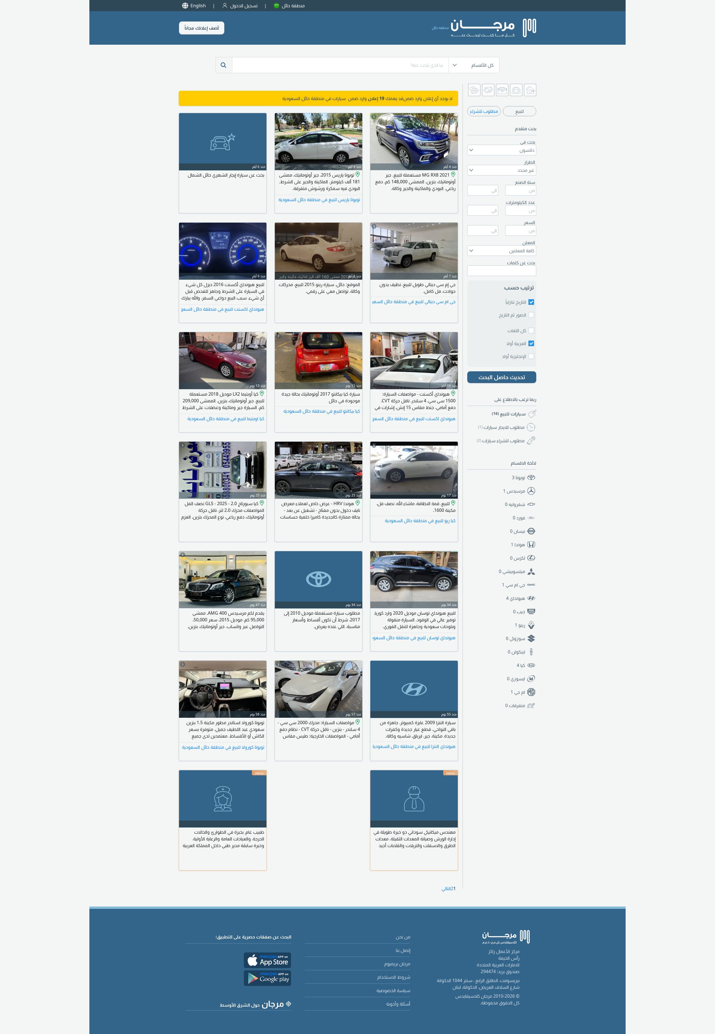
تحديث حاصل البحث (501, 377)
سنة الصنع (525, 182)
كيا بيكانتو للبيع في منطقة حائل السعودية (321, 411)
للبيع (519, 111)
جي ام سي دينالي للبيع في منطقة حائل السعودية (414, 301)
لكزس (517, 558)
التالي (446, 888)
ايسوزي (516, 679)
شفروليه (515, 504)
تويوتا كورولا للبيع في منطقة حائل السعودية (223, 747)
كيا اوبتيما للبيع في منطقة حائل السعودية (225, 418)
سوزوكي (515, 638)
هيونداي (515, 598)
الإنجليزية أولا (514, 356)
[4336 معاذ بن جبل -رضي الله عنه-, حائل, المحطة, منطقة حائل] (453, 175)
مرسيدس (514, 491)
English (198, 6)
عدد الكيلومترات (520, 202)
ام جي (518, 692)
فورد (519, 518)
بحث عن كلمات (521, 262)
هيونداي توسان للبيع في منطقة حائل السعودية (414, 637)
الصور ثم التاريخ (512, 315)
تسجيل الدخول (244, 6)
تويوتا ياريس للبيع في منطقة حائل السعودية (319, 199)
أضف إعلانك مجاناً (202, 28)
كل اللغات (516, 330)
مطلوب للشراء (484, 111)
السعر (529, 222)
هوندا (518, 544)
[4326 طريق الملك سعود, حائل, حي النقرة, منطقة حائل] (453, 503)
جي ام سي (513, 585)
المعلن (528, 242)
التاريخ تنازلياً (516, 302)
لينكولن (516, 652)
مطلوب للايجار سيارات (501, 427)
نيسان (517, 531)
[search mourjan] (224, 65)
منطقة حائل (293, 6)
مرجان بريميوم (397, 964)
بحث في (527, 142)
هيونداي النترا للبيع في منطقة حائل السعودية (414, 746)
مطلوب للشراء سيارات (501, 441)
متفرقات (515, 705)
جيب (519, 611)
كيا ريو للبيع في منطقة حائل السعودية (420, 520)
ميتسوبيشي (512, 571)
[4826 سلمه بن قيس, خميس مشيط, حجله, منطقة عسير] (357, 503)
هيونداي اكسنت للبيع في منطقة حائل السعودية (222, 309)
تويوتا (518, 477)
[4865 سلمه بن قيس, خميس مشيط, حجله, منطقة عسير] (453, 394)
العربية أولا (516, 343)
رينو (520, 625)
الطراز (529, 162)
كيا (521, 665)
